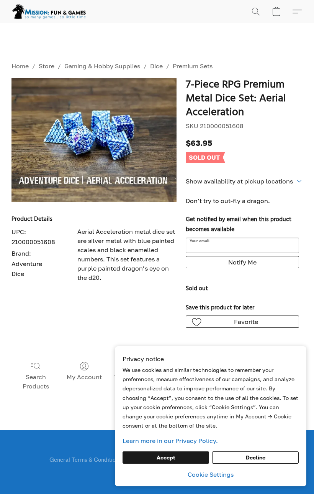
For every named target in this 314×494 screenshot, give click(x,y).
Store (46, 66)
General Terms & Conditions (85, 460)
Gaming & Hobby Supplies (102, 66)
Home (20, 66)
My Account (84, 377)
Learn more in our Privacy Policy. (170, 440)
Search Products (36, 381)
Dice (156, 66)
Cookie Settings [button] (211, 474)
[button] (49, 11)
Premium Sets (193, 66)
